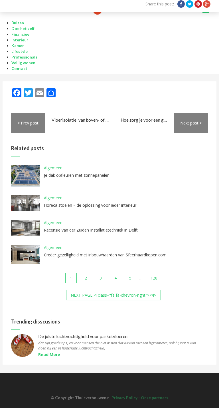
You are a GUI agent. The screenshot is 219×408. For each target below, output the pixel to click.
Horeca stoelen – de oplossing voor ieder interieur (90, 205)
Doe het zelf (23, 28)
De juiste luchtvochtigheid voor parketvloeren (82, 336)
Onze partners (154, 397)
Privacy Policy (124, 397)
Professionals (24, 57)
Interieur (19, 39)
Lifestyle (19, 51)
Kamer (17, 45)
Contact (19, 68)
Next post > (191, 123)
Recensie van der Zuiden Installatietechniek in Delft (91, 230)
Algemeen (53, 167)
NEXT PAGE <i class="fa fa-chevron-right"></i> (113, 295)
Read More (49, 354)
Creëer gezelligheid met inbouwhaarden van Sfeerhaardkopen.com (105, 255)
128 (154, 278)
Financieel (21, 34)
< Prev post (27, 123)
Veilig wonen (23, 62)
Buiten (17, 22)
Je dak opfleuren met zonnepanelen (77, 175)
